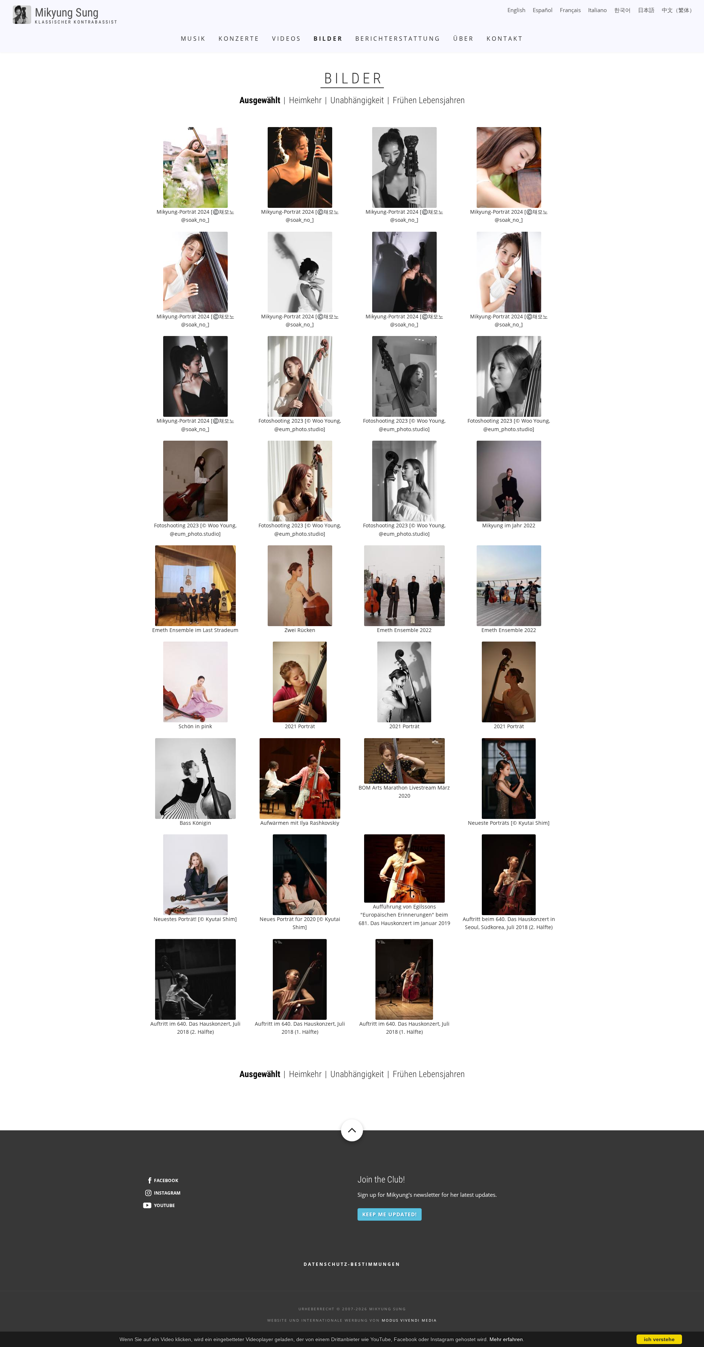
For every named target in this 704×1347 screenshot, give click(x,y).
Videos (286, 39)
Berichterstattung (398, 39)
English (516, 10)
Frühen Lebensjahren (429, 100)
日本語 (646, 10)
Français (570, 10)
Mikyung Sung (67, 12)
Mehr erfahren (506, 1339)
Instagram (167, 1193)
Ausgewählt (259, 100)
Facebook (166, 1180)
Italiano (597, 10)
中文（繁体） (678, 10)
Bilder (328, 39)
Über (463, 39)
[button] (195, 166)
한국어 (622, 10)
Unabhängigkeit (357, 100)
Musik (193, 39)
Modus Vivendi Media (409, 1320)
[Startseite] (22, 14)
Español (543, 10)
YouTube (164, 1205)
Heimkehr (305, 100)
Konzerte (239, 39)
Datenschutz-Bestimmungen (352, 1264)
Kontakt (505, 39)
